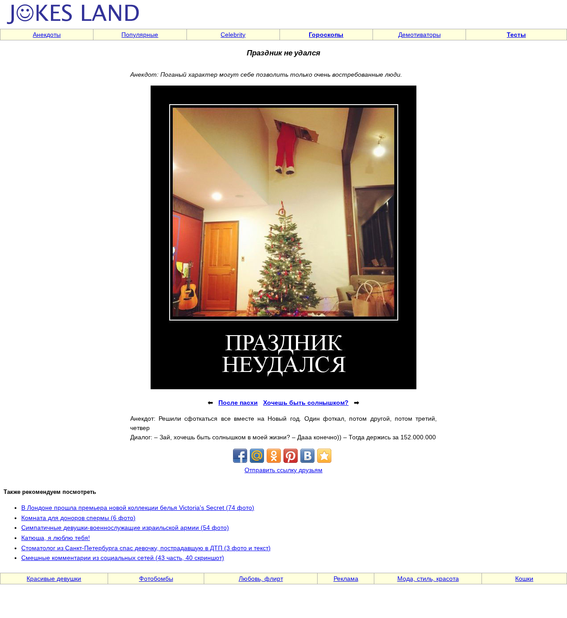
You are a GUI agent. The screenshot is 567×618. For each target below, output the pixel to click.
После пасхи (238, 402)
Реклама (346, 578)
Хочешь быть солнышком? (306, 402)
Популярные (139, 34)
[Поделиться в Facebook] (240, 456)
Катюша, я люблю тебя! (55, 537)
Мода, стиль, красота (428, 578)
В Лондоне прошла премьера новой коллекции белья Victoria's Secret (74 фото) (137, 507)
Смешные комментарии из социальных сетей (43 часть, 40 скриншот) (122, 557)
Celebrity (233, 34)
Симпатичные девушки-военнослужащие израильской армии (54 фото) (125, 527)
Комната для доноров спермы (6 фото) (78, 517)
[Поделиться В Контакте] (307, 456)
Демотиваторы (419, 34)
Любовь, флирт (261, 578)
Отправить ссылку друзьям (283, 469)
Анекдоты (47, 34)
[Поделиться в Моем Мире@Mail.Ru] (257, 456)
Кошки (524, 578)
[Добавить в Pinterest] (291, 456)
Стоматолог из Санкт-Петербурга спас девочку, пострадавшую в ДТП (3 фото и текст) (146, 548)
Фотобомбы (156, 578)
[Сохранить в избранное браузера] (324, 456)
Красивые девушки (54, 578)
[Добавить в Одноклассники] (274, 456)
